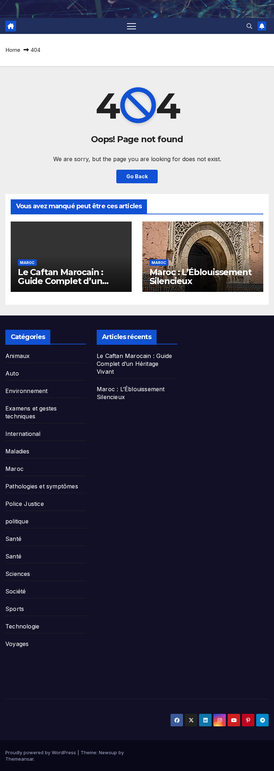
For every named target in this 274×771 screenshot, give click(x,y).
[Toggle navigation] (131, 25)
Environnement (26, 390)
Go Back (137, 176)
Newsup (108, 752)
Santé (13, 538)
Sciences (17, 573)
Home (12, 49)
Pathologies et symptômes (41, 486)
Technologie (22, 626)
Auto (12, 373)
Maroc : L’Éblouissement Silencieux (200, 276)
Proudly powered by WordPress (41, 752)
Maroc (27, 262)
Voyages (17, 643)
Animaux (17, 355)
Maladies (17, 451)
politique (17, 521)
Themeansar (19, 759)
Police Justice (24, 503)
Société (15, 591)
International (23, 433)
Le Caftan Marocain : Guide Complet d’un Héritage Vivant (60, 281)
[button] (249, 26)
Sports (14, 608)
